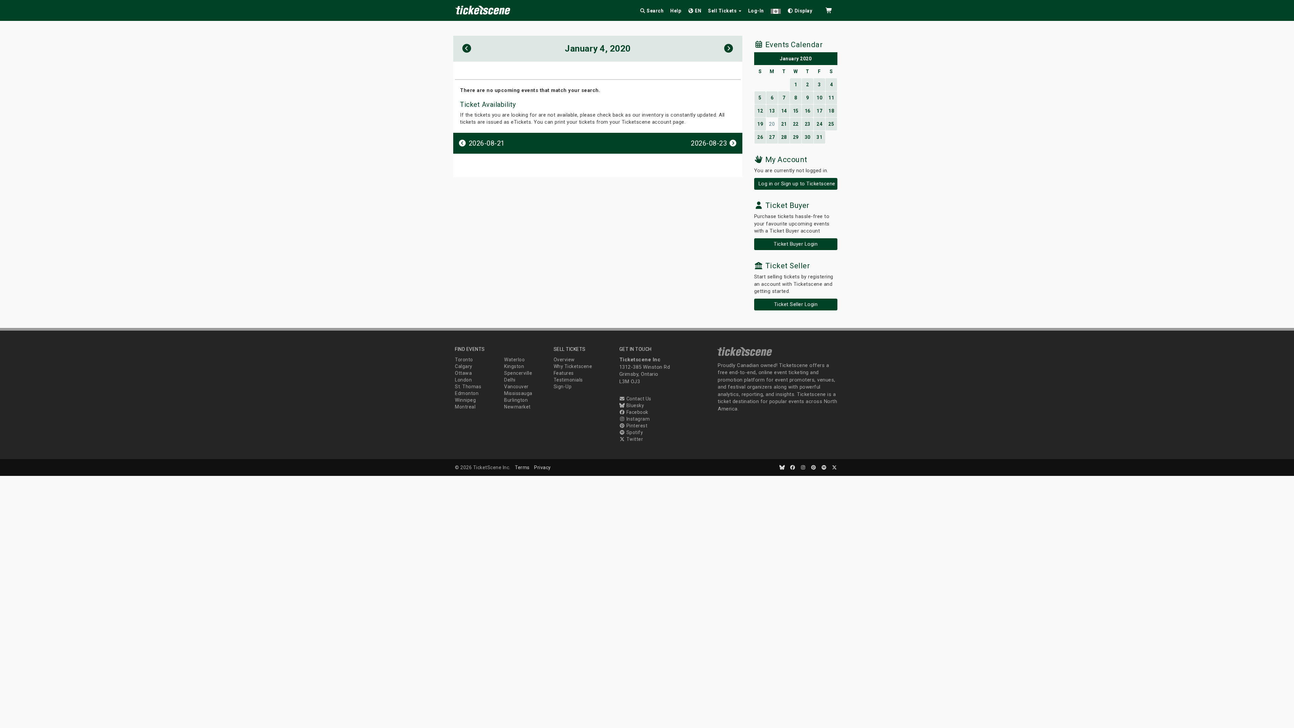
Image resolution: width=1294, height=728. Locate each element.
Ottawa (463, 373)
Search (655, 10)
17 (819, 111)
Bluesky (634, 405)
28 (784, 137)
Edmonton (467, 393)
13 (772, 111)
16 (807, 111)
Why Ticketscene (573, 366)
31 (819, 137)
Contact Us (638, 398)
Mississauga (518, 393)
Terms (522, 467)
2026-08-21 (486, 143)
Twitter (634, 439)
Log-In (756, 10)
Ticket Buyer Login (796, 244)
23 (807, 124)
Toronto (464, 359)
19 (760, 124)
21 (784, 124)
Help (675, 10)
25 (831, 124)
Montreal (465, 407)
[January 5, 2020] (728, 49)
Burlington (516, 400)
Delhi (510, 380)
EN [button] (698, 10)
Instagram (637, 419)
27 (772, 137)
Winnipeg (465, 400)
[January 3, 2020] (466, 49)
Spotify (634, 432)
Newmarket (517, 407)
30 (807, 137)
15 (796, 111)
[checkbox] (800, 9)
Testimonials (568, 380)
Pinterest (636, 425)
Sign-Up (563, 386)
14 (784, 111)
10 (819, 97)
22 (796, 124)
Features (564, 373)
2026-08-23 (710, 143)
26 (760, 137)
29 (796, 137)
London (463, 380)
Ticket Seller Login (796, 304)
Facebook (636, 412)
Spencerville (518, 373)
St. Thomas (468, 386)
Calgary (463, 366)
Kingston (514, 366)
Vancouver (516, 386)
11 (831, 97)
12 (760, 111)
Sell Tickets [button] (723, 10)
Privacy (542, 467)
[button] (775, 9)
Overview (564, 359)
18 (831, 111)
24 (819, 124)
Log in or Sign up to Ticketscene (797, 184)
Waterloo (514, 359)
